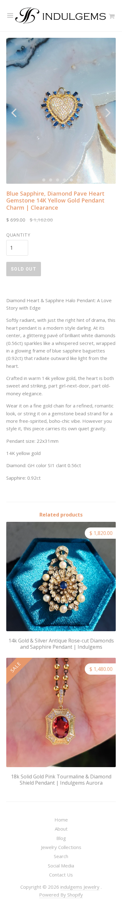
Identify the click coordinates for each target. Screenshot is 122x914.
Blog (61, 838)
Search (61, 856)
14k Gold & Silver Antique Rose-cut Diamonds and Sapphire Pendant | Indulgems (61, 643)
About (61, 829)
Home (61, 820)
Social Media (61, 865)
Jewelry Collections (61, 847)
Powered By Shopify (61, 895)
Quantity (18, 235)
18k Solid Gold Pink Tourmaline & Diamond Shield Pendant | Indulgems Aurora (61, 779)
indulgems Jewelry (79, 887)
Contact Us (61, 875)
